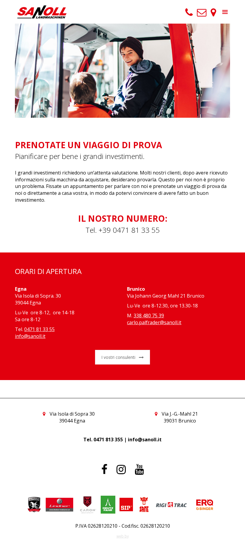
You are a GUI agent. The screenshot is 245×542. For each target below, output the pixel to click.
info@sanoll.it (30, 336)
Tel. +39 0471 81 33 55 (122, 230)
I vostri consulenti (118, 357)
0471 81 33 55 (39, 329)
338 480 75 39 (149, 315)
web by (123, 536)
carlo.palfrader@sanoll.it (154, 322)
